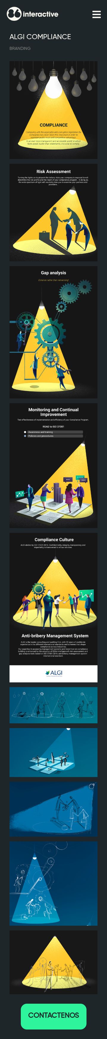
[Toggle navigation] (97, 14)
